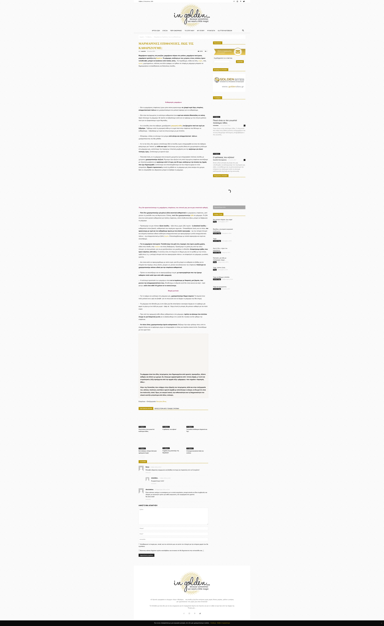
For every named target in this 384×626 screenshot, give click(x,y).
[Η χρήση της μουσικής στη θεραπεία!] (173, 441)
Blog (215, 221)
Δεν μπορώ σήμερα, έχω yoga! (222, 219)
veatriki (143, 51)
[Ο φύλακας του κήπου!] (173, 420)
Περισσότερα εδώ (220, 207)
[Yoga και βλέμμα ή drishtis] (240, 279)
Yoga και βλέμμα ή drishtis (221, 277)
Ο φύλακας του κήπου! (169, 429)
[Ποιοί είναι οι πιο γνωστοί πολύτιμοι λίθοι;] (149, 420)
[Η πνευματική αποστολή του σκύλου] (197, 441)
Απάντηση (148, 472)
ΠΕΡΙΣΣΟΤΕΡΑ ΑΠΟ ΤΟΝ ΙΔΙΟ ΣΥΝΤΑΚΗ (166, 408)
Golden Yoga (217, 233)
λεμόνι (166, 236)
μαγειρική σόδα (176, 125)
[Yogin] (240, 241)
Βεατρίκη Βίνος (161, 401)
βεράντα (159, 58)
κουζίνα (157, 246)
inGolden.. (216, 125)
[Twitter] (243, 1)
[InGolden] (192, 15)
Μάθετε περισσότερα (223, 623)
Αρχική (142, 37)
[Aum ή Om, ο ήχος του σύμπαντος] (240, 250)
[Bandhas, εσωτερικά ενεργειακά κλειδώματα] (241, 231)
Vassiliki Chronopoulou (220, 160)
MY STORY (200, 30)
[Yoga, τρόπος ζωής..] (240, 269)
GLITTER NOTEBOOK (225, 30)
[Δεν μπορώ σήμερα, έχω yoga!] (240, 221)
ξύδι (192, 215)
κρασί (140, 63)
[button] (243, 30)
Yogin (214, 239)
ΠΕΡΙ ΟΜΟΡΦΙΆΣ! (176, 30)
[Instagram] (237, 1)
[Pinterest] (240, 1)
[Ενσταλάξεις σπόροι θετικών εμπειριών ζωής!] (149, 441)
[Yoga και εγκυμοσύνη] (241, 289)
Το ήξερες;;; (149, 37)
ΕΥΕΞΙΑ (165, 30)
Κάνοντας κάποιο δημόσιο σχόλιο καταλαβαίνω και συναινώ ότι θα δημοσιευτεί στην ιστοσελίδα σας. (172, 550)
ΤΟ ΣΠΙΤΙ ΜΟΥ (189, 30)
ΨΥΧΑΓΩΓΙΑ (211, 30)
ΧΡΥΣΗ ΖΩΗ (156, 30)
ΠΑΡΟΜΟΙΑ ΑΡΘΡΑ (146, 408)
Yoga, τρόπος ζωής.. (219, 267)
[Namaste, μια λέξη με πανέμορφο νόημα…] (240, 259)
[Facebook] (234, 1)
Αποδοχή (213, 623)
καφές (200, 61)
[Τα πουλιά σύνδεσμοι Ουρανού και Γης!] (197, 420)
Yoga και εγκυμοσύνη (219, 287)
